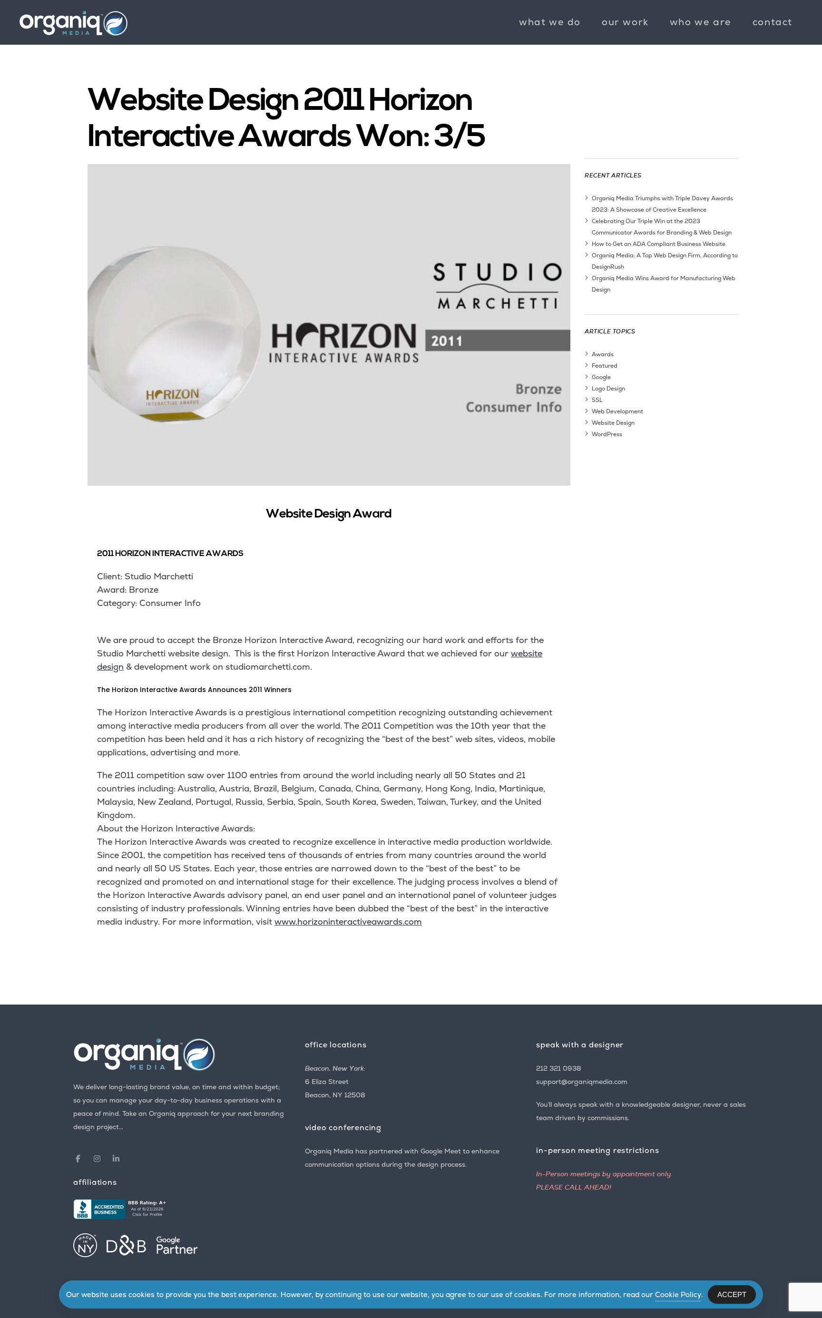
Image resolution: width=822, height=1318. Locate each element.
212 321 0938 (558, 1068)
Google (601, 377)
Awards (603, 354)
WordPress (607, 434)
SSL (597, 400)
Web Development (617, 411)
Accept (731, 1294)
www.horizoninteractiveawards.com (348, 921)
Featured (604, 366)
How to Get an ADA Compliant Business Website (658, 244)
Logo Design (608, 388)
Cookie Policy (678, 1294)
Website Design (613, 423)
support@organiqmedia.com (581, 1081)
